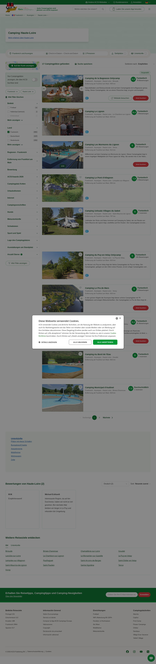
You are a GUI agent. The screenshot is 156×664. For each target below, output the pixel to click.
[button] (48, 342)
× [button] (120, 318)
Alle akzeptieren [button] (105, 342)
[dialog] (78, 332)
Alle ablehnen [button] (80, 342)
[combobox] (117, 318)
